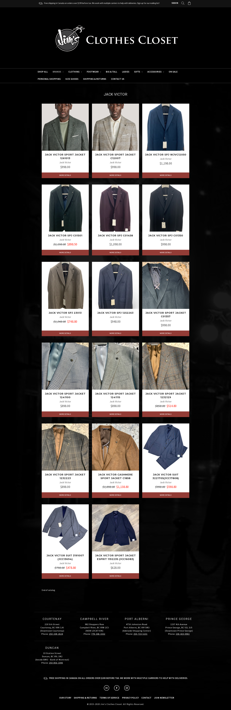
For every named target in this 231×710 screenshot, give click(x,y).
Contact (146, 697)
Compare (64, 130)
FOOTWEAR (93, 71)
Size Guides (72, 79)
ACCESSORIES (154, 71)
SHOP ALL (43, 71)
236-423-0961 (183, 634)
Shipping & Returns (94, 79)
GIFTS (137, 71)
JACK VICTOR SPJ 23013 (65, 312)
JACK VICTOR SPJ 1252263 (115, 312)
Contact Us (117, 79)
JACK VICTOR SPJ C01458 (115, 235)
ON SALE (173, 71)
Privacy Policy (130, 697)
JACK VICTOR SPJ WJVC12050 (165, 154)
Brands (57, 71)
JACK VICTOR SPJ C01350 (165, 235)
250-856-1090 (56, 662)
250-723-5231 (140, 634)
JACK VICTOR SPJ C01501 (65, 235)
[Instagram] (127, 689)
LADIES (125, 71)
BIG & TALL (111, 71)
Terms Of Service (109, 697)
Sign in (175, 3)
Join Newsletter (164, 697)
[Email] (106, 689)
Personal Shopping (49, 79)
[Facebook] (116, 689)
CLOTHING (74, 71)
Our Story (65, 697)
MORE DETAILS (65, 175)
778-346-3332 (98, 634)
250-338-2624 (56, 634)
